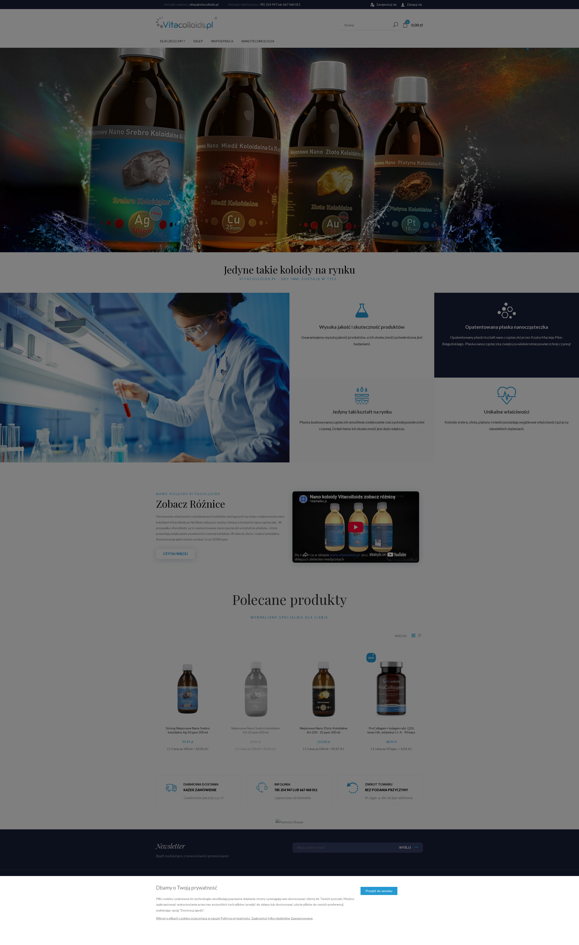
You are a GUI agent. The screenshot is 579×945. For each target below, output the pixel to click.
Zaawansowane (302, 918)
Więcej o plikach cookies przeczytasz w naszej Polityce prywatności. (203, 918)
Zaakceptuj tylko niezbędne (270, 918)
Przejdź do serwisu (378, 891)
